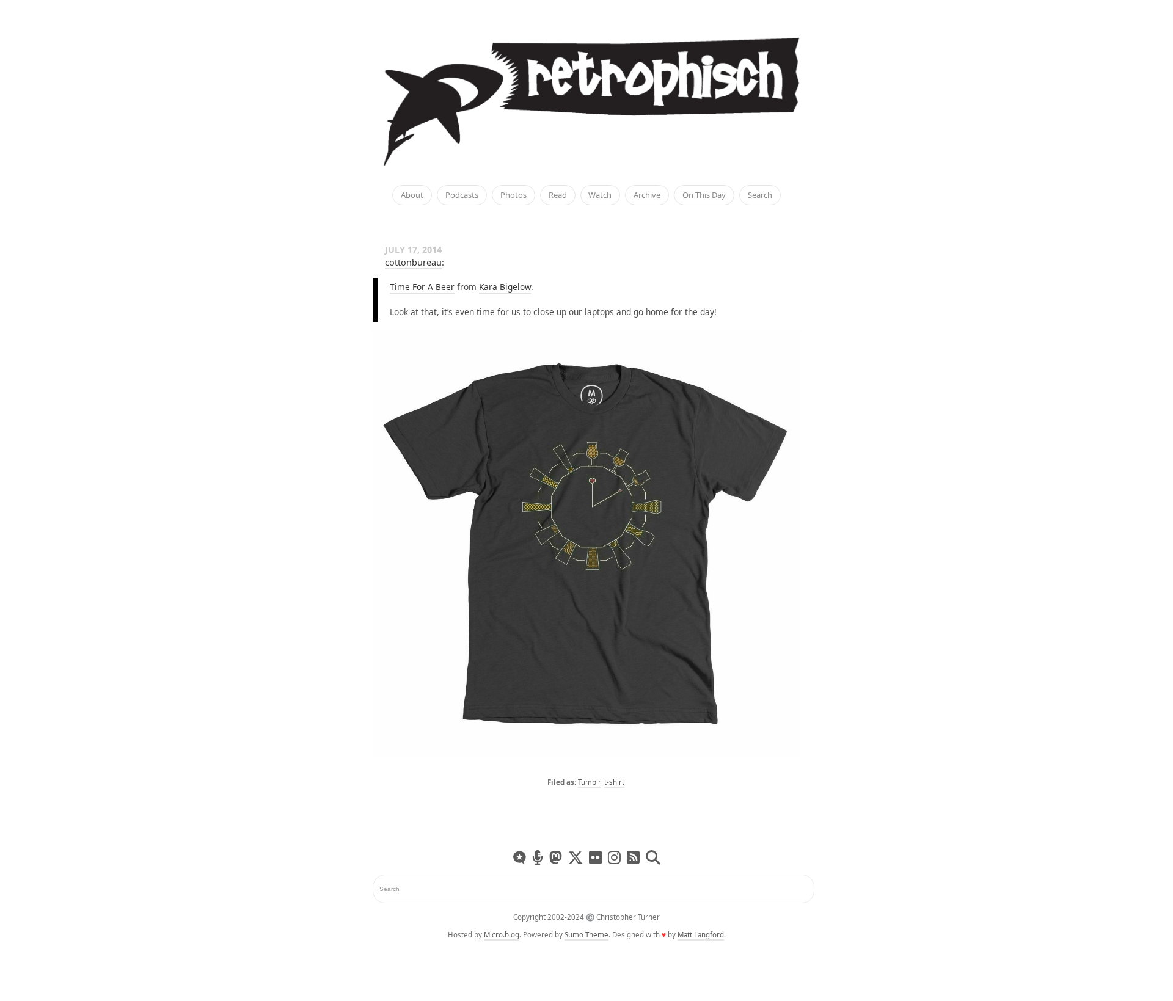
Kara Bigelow (505, 287)
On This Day (704, 195)
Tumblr (589, 782)
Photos (513, 195)
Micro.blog (501, 934)
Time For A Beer (422, 287)
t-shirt (614, 782)
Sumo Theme (586, 934)
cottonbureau (413, 262)
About (412, 195)
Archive (647, 195)
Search (760, 195)
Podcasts (461, 195)
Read (558, 195)
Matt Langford (701, 934)
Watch (600, 195)
